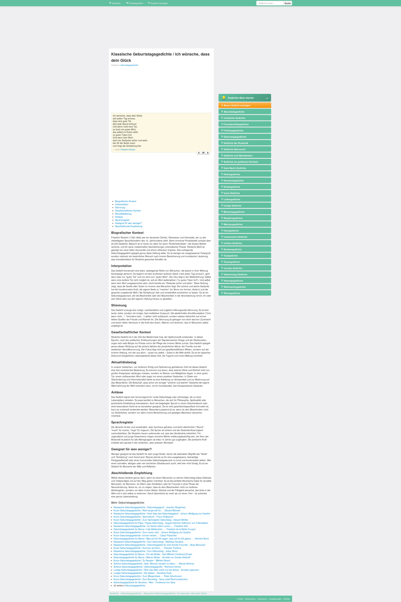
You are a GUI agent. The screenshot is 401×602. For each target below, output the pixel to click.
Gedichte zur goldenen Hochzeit (240, 161)
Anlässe (119, 216)
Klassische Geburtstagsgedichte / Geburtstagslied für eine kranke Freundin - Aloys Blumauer (160, 544)
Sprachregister (122, 219)
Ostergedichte (231, 230)
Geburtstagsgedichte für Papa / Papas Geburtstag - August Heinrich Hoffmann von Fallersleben (161, 522)
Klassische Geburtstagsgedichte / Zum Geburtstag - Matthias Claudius (148, 541)
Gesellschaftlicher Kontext (128, 210)
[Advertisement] (161, 91)
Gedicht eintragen (159, 3)
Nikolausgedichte (232, 224)
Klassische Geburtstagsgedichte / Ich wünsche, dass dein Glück (175, 593)
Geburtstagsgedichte (129, 65)
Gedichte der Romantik (235, 143)
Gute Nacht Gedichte (234, 168)
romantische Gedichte (235, 236)
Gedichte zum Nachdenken (238, 155)
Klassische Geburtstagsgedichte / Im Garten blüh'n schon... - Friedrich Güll (151, 526)
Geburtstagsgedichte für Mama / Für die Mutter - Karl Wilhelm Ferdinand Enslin (153, 554)
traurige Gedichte (232, 268)
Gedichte (116, 3)
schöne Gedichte (232, 243)
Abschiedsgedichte (234, 111)
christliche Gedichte (234, 117)
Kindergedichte (231, 186)
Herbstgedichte (231, 174)
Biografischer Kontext (125, 201)
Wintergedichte (231, 293)
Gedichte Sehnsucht (234, 149)
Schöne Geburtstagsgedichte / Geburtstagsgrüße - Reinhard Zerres (147, 566)
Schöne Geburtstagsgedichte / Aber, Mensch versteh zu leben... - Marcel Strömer (154, 563)
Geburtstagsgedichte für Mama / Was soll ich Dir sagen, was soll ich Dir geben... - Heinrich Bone (161, 538)
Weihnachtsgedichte (234, 286)
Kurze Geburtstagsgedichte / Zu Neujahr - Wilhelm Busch (142, 560)
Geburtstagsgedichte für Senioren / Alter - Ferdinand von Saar (144, 582)
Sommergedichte (232, 249)
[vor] (208, 153)
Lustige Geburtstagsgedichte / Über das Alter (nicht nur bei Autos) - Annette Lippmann (156, 569)
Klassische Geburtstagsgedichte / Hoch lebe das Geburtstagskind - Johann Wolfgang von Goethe (162, 513)
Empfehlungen (275, 598)
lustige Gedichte (232, 205)
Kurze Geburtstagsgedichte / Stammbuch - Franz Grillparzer (143, 516)
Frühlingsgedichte (233, 130)
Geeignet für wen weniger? (128, 223)
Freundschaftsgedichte (236, 124)
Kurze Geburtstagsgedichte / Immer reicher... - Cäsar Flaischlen (145, 535)
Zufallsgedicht (136, 3)
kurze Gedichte (231, 193)
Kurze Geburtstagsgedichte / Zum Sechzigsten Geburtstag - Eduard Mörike (151, 519)
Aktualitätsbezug (123, 213)
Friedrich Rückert (128, 149)
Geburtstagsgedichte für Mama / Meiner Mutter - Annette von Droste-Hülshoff (152, 557)
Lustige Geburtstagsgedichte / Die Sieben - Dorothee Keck (143, 572)
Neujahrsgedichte (233, 218)
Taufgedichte (230, 255)
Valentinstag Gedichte (235, 274)
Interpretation (121, 204)
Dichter (287, 598)
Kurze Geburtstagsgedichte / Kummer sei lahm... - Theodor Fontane (147, 547)
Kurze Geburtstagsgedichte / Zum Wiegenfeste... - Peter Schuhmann (148, 576)
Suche (288, 3)
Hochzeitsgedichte (233, 180)
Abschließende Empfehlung (128, 226)
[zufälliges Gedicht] (203, 153)
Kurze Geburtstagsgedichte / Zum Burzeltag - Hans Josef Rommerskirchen (151, 579)
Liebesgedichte (231, 199)
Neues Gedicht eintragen (236, 105)
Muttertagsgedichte (234, 211)
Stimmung (120, 207)
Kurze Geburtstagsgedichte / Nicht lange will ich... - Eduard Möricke (147, 510)
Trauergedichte (231, 261)
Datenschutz (250, 598)
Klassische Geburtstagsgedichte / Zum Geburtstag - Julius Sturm (146, 551)
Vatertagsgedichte (233, 280)
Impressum (262, 598)
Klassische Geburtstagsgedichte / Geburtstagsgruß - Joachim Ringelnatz (150, 507)
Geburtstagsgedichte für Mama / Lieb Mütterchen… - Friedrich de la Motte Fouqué (154, 529)
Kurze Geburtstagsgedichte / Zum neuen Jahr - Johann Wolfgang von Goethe (152, 532)
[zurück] (199, 153)
